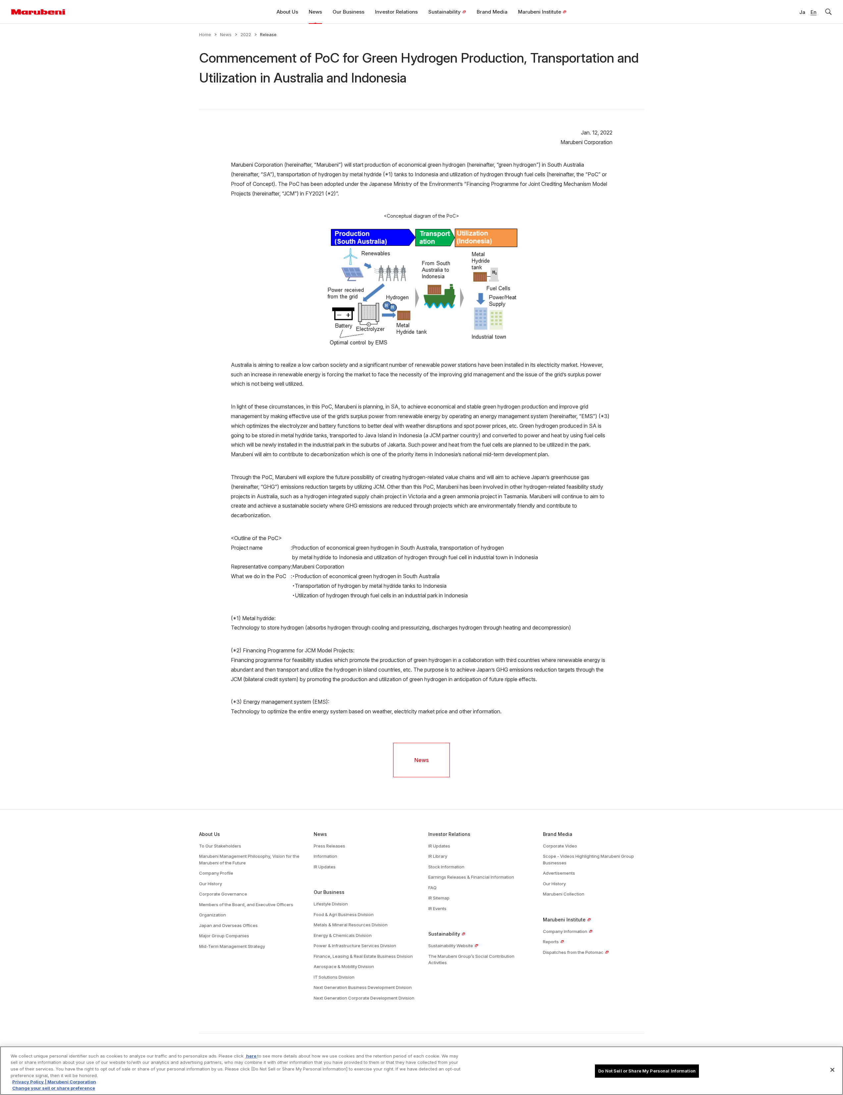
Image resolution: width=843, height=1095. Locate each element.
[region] (421, 1070)
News (226, 34)
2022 (245, 34)
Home (205, 34)
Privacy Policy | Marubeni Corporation (54, 1081)
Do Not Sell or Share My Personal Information (647, 1070)
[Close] (832, 1070)
